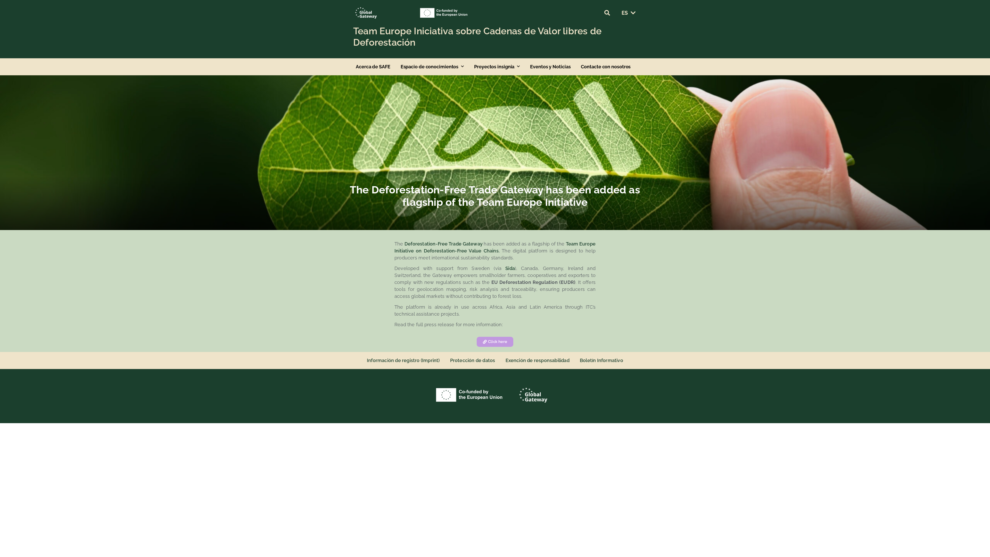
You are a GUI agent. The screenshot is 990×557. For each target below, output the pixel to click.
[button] (607, 13)
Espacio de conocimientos (430, 66)
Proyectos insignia (494, 66)
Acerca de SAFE (373, 66)
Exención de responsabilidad (538, 360)
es (625, 13)
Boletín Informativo (601, 360)
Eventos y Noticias (550, 66)
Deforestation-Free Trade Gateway (444, 244)
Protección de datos (472, 360)
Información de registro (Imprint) (403, 360)
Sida (510, 268)
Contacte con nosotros (606, 66)
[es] (633, 13)
